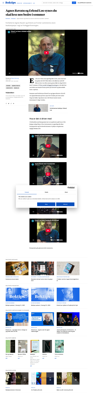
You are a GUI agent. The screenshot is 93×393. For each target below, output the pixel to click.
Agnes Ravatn (9, 88)
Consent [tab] (27, 192)
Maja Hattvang (15, 78)
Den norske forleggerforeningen (49, 85)
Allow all (65, 204)
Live (34, 3)
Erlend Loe (16, 88)
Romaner (8, 18)
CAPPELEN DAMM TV (27, 3)
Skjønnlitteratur (16, 85)
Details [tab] (46, 192)
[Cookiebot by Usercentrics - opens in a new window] (69, 188)
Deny (46, 204)
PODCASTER (19, 3)
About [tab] (66, 192)
